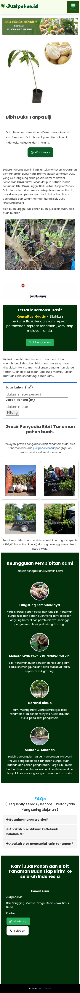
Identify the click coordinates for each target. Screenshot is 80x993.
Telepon (19, 931)
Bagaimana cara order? (28, 819)
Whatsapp (19, 921)
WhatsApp (42, 152)
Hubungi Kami (41, 342)
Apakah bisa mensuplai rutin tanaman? (41, 843)
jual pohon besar (44, 448)
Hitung (12, 412)
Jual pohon (44, 988)
